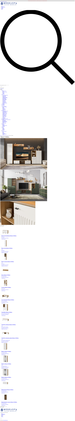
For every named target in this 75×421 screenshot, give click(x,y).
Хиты (2, 9)
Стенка (3, 93)
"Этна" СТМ (4, 102)
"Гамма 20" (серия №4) (5, 112)
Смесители (4, 108)
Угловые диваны (4, 123)
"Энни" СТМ (4, 117)
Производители (3, 6)
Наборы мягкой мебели (5, 121)
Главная (1, 135)
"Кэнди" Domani (4, 98)
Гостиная (2, 90)
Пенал (3, 132)
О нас (2, 413)
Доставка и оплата (3, 414)
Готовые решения (4, 106)
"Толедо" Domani (4, 116)
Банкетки (3, 124)
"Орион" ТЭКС (4, 101)
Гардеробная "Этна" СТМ (5, 118)
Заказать (7, 252)
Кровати (3, 103)
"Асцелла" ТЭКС (4, 95)
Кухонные (4, 104)
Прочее (3, 92)
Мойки (3, 107)
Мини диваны (4, 120)
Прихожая (4, 126)
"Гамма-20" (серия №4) (5, 97)
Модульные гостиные (6, 135)
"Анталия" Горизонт (5, 111)
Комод (3, 91)
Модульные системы (3, 110)
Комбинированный (4, 131)
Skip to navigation (2, 1)
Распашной (4, 133)
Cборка (2, 7)
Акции (2, 415)
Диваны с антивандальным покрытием (6, 119)
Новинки (2, 416)
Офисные (3, 105)
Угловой (3, 134)
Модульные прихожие (5, 125)
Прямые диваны (4, 122)
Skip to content (5, 1)
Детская (2, 94)
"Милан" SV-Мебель (5, 99)
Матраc (3, 128)
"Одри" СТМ (4, 100)
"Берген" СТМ (4, 96)
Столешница (4, 109)
